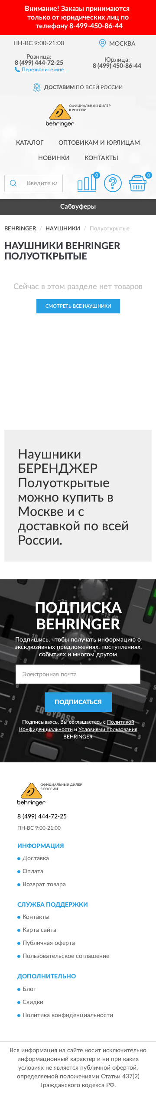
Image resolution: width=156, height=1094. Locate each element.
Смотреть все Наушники (78, 306)
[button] (39, 69)
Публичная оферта (49, 944)
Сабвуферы (78, 206)
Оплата (33, 871)
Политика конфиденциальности (68, 1015)
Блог (29, 989)
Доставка (36, 858)
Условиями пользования (107, 729)
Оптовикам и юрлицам (99, 143)
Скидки (33, 1002)
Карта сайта (39, 931)
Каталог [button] (30, 143)
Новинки (54, 158)
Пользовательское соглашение (66, 957)
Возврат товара (44, 884)
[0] (137, 183)
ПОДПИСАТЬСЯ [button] (78, 702)
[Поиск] (13, 183)
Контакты (101, 158)
